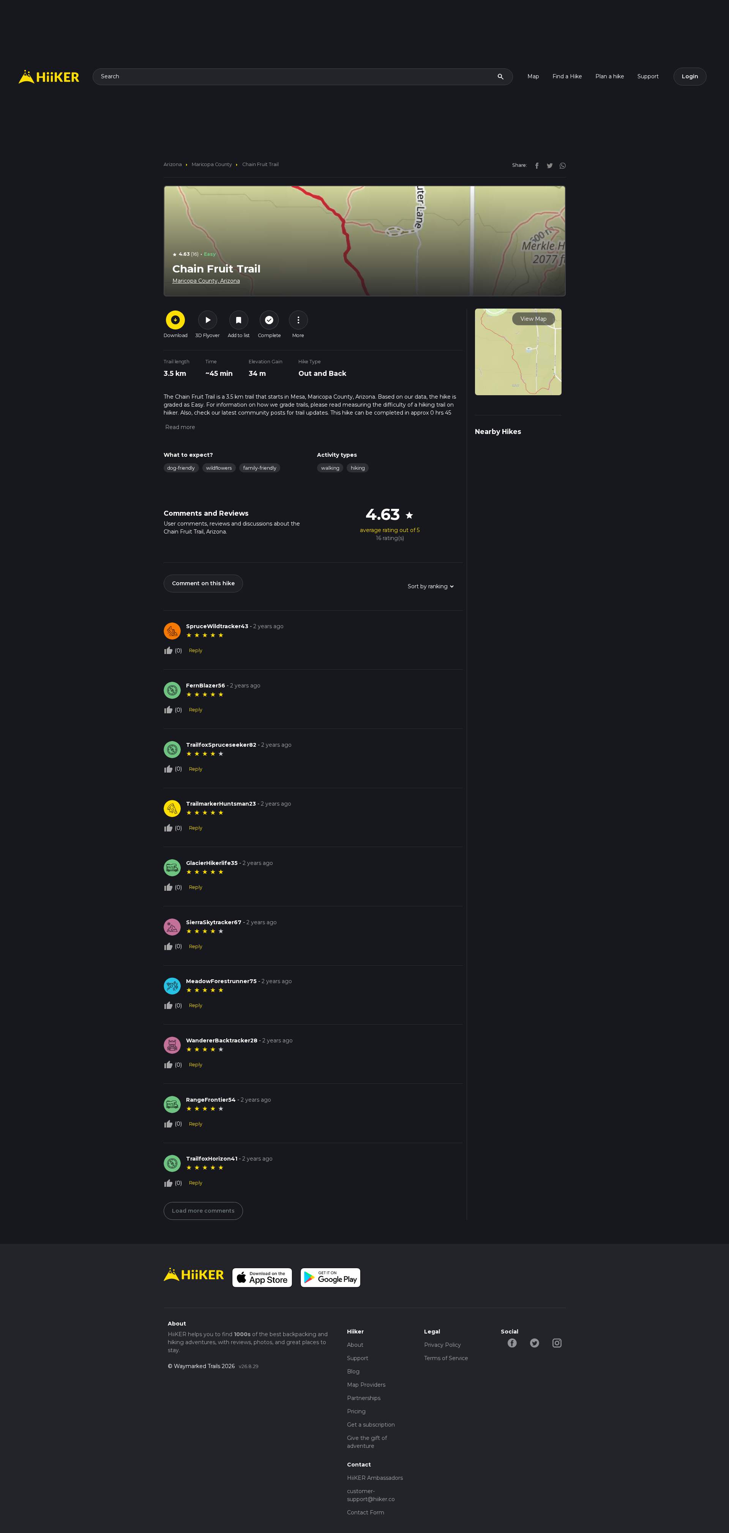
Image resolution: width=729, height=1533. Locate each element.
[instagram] (560, 165)
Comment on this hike (203, 583)
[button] (179, 427)
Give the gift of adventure (367, 1442)
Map (533, 76)
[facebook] (535, 165)
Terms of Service (446, 1358)
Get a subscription (371, 1424)
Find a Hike (567, 76)
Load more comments (203, 1210)
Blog (353, 1371)
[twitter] (547, 165)
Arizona (173, 164)
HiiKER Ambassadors (375, 1477)
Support (648, 76)
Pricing (356, 1411)
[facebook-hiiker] (512, 1342)
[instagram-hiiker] (557, 1342)
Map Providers (366, 1384)
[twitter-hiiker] (534, 1342)
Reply (195, 650)
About (355, 1344)
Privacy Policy (442, 1344)
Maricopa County (212, 164)
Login (690, 76)
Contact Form (365, 1512)
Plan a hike (609, 76)
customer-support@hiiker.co (371, 1495)
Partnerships (363, 1398)
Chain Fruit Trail (260, 164)
